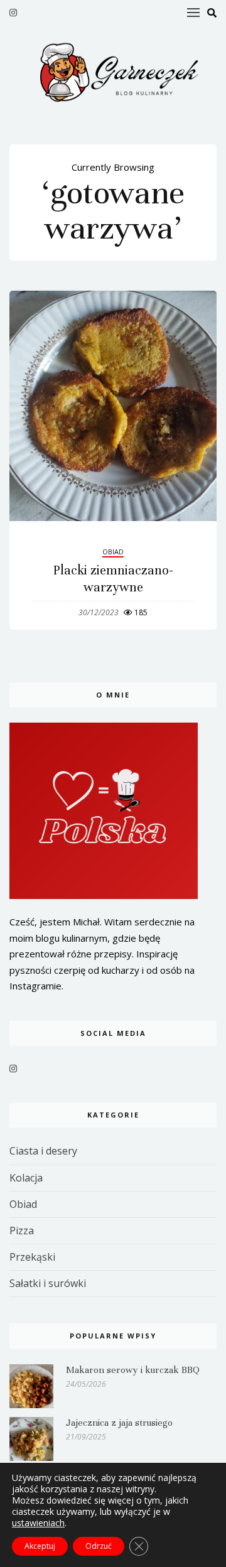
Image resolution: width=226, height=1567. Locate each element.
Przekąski (32, 1257)
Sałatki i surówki (47, 1283)
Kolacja (26, 1178)
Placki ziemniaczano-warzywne (113, 579)
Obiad (113, 551)
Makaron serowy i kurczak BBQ (133, 1370)
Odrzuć (98, 1546)
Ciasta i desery (43, 1151)
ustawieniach (38, 1523)
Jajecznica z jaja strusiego (119, 1422)
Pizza (21, 1230)
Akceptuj (39, 1546)
